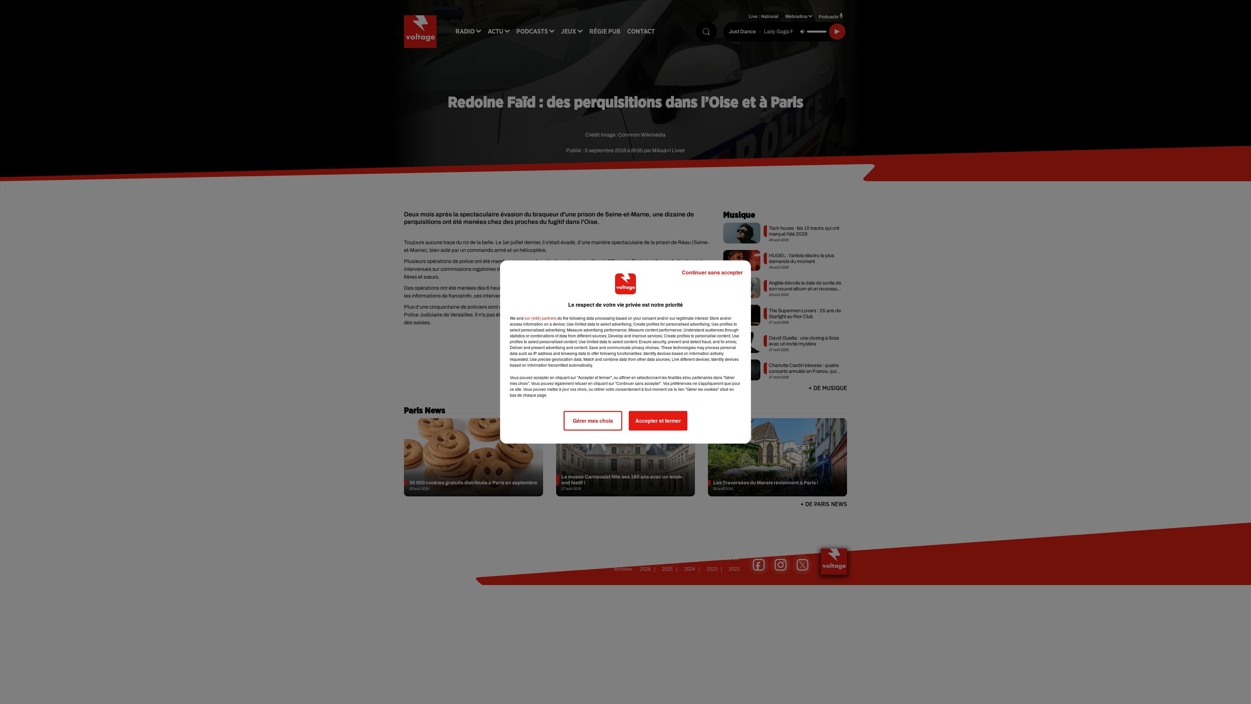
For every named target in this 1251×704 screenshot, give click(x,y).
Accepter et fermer (658, 420)
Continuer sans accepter (712, 272)
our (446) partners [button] (540, 318)
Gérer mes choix (593, 420)
